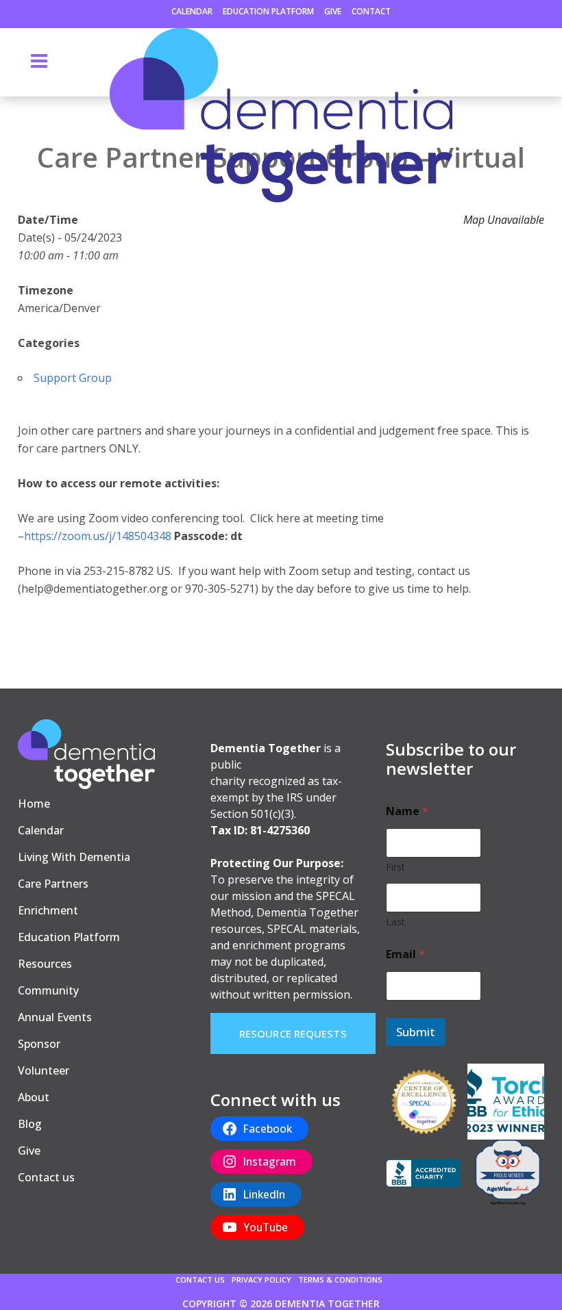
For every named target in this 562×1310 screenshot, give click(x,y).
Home (34, 803)
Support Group (73, 377)
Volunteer (43, 1070)
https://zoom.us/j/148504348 (97, 535)
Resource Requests (293, 1033)
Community (48, 990)
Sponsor (39, 1043)
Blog (30, 1123)
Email (405, 954)
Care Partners (53, 883)
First (395, 867)
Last (395, 921)
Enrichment (48, 910)
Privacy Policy (261, 1279)
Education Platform (268, 11)
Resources (45, 963)
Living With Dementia (74, 856)
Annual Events (55, 1017)
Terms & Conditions (340, 1279)
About (33, 1097)
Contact (371, 11)
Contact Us (200, 1279)
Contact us (46, 1177)
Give (332, 11)
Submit (415, 1032)
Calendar (191, 11)
